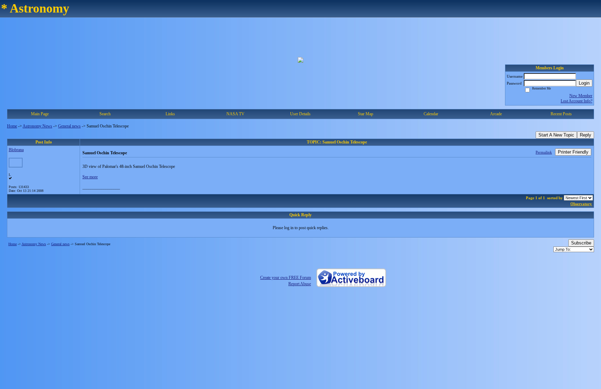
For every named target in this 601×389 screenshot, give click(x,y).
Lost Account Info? (576, 101)
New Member (580, 95)
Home (12, 126)
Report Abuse (299, 283)
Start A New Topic (556, 135)
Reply (585, 135)
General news (69, 126)
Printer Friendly (573, 152)
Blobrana (16, 149)
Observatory (581, 204)
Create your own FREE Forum (285, 277)
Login (584, 83)
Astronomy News (37, 126)
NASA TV (235, 113)
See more (90, 176)
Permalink (544, 152)
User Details (300, 113)
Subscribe (581, 243)
